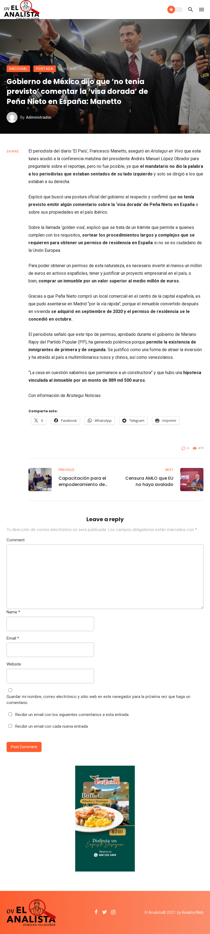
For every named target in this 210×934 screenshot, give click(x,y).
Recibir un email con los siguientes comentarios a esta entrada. (72, 714)
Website (14, 664)
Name (13, 612)
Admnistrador (39, 117)
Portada (44, 69)
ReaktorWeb (192, 912)
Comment (16, 540)
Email (13, 638)
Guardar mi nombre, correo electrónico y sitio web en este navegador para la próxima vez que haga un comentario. (98, 699)
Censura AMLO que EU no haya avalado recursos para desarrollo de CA (149, 481)
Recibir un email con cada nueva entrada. (52, 726)
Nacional (18, 69)
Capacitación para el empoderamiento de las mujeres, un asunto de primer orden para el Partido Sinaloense (84, 481)
